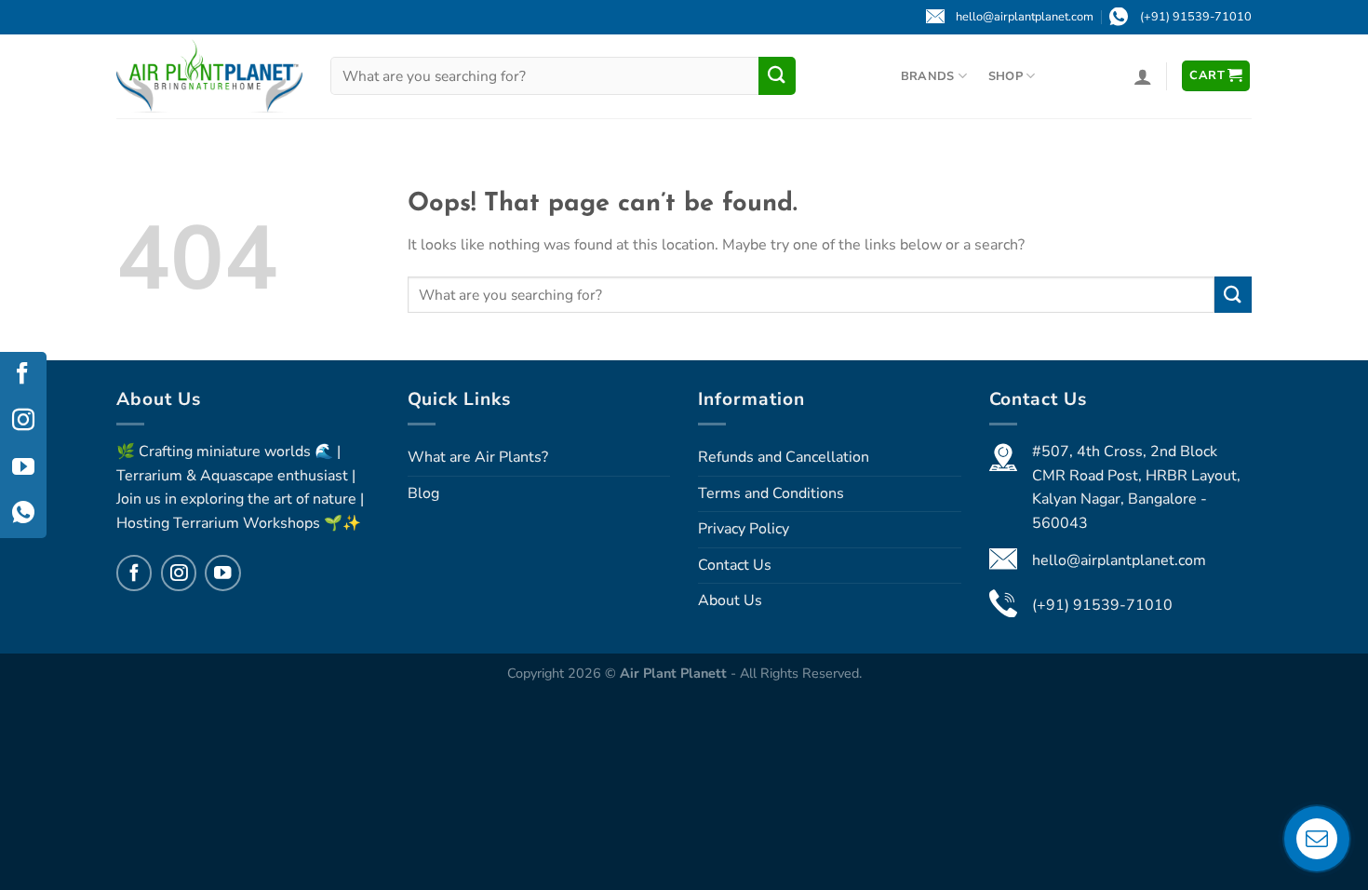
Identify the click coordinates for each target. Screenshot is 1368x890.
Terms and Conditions (771, 493)
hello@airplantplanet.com (1119, 560)
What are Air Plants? (478, 457)
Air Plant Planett (675, 673)
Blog (423, 493)
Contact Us (734, 565)
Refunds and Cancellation (783, 457)
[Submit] (777, 75)
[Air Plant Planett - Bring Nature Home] (209, 76)
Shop (1005, 76)
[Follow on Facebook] (134, 572)
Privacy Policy (743, 529)
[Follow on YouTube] (222, 572)
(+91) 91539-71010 (1102, 605)
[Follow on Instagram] (178, 572)
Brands (928, 76)
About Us (730, 600)
